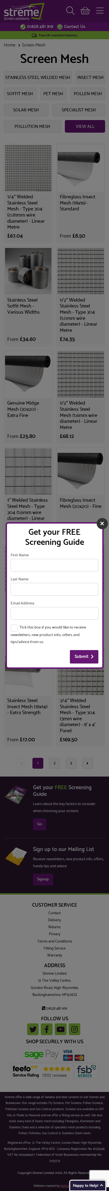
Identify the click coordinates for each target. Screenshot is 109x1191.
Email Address (22, 603)
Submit (82, 656)
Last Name (20, 579)
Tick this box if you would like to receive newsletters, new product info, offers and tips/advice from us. (48, 634)
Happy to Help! (85, 1185)
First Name (20, 555)
